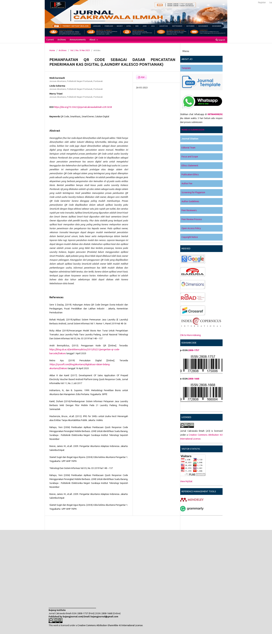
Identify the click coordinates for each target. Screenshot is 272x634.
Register (262, 2)
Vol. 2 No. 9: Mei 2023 (80, 50)
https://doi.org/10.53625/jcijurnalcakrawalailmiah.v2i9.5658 (83, 107)
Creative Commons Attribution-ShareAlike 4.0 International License (110, 625)
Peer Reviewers (189, 210)
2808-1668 (193, 378)
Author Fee (186, 183)
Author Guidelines (190, 201)
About (92, 39)
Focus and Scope (189, 156)
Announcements (78, 39)
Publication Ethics (190, 174)
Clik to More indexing (190, 335)
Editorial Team (188, 147)
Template (186, 68)
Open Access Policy (191, 228)
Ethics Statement (189, 165)
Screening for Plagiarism (193, 192)
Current (50, 39)
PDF (142, 77)
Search (221, 40)
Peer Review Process (191, 219)
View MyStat (186, 481)
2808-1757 (193, 350)
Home (52, 50)
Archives (61, 39)
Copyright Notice (189, 237)
